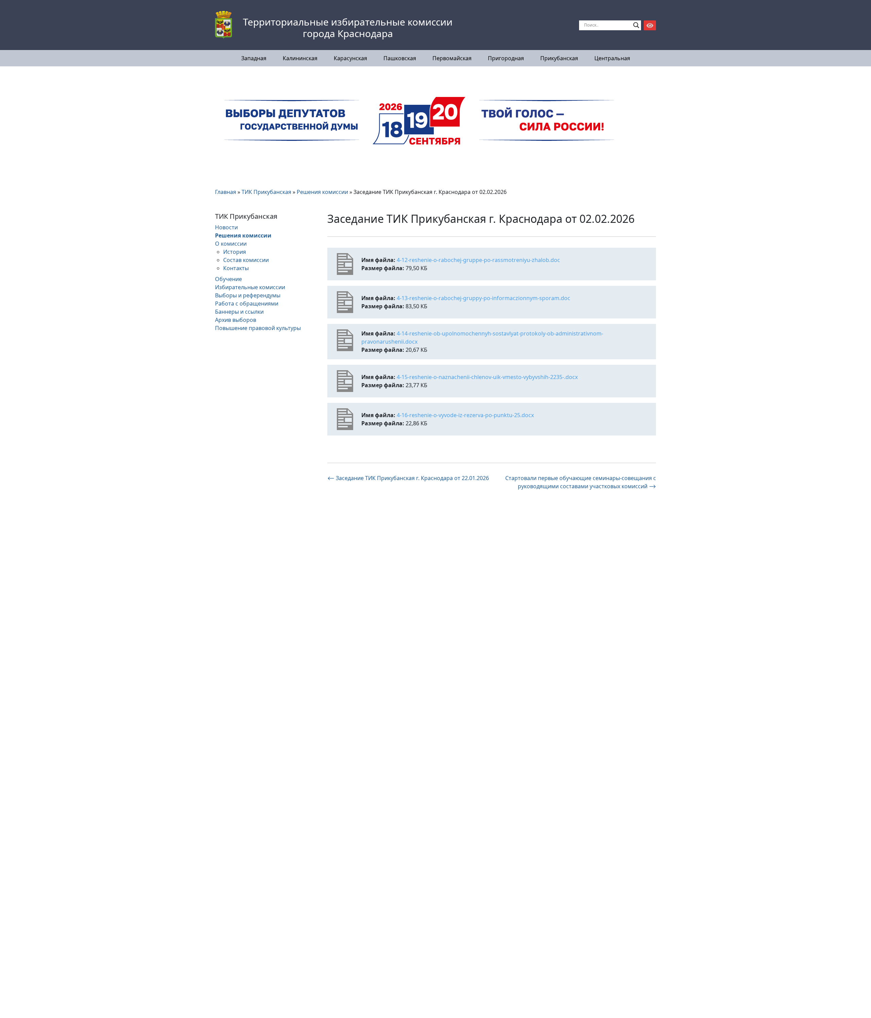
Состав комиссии (246, 260)
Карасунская (350, 58)
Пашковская (399, 58)
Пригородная (506, 58)
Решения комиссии (243, 235)
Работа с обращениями (246, 303)
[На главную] (223, 25)
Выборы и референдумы (247, 295)
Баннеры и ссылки (239, 311)
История (234, 252)
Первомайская (452, 58)
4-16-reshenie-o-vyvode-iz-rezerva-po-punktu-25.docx (465, 415)
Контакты (236, 268)
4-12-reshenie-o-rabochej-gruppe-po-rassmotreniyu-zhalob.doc (478, 260)
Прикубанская (559, 58)
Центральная (612, 58)
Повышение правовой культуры (258, 328)
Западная (253, 58)
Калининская (300, 58)
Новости (226, 227)
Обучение (228, 279)
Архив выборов (235, 320)
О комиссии (231, 243)
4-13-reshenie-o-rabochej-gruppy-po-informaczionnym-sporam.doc (483, 298)
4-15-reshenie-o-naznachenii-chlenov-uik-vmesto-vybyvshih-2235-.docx (487, 377)
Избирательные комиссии (250, 287)
